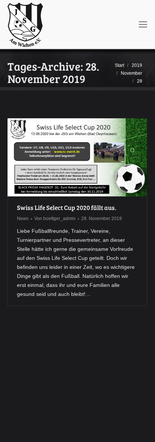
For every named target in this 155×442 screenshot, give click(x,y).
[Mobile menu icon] (142, 24)
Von (55, 218)
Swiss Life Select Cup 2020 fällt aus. (66, 207)
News (23, 218)
